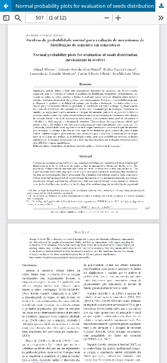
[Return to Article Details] (6, 6)
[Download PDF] (161, 6)
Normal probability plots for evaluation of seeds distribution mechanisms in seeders (91, 5)
